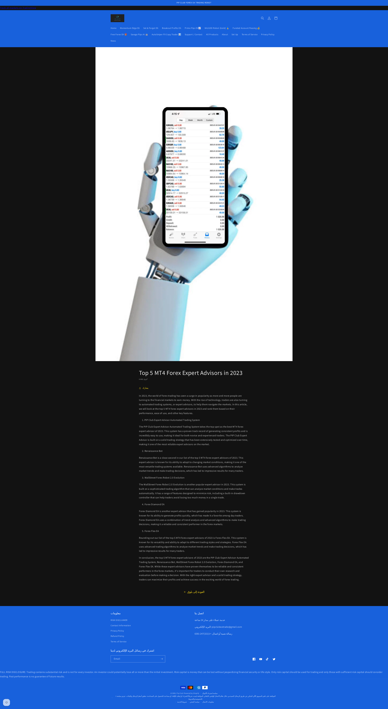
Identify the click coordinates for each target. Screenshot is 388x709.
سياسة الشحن (194, 702)
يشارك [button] (145, 388)
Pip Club (180, 693)
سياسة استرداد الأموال (209, 693)
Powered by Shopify (191, 693)
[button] (262, 18)
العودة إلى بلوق (195, 592)
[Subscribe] (161, 658)
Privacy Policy (117, 630)
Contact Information (121, 625)
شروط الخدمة (182, 702)
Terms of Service (119, 641)
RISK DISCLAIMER (119, 620)
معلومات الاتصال (208, 702)
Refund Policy (117, 636)
